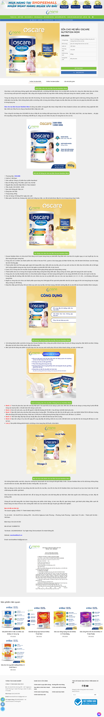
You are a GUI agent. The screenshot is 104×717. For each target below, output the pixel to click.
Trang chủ (33, 20)
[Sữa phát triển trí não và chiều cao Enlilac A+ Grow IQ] (13, 618)
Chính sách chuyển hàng (41, 692)
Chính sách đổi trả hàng (59, 687)
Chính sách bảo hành (58, 692)
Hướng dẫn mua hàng (58, 684)
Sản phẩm (40, 20)
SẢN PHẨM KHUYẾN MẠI (48, 20)
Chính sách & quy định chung (42, 684)
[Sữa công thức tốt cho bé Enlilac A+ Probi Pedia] (91, 618)
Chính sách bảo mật (40, 694)
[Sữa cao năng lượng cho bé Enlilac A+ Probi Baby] (65, 618)
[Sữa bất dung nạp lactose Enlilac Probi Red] (39, 618)
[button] (30, 74)
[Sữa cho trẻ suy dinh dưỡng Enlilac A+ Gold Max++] (13, 651)
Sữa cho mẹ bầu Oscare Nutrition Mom (64, 20)
